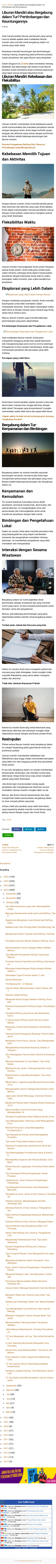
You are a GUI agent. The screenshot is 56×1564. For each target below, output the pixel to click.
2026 (6, 876)
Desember (11, 893)
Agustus (10, 1390)
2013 (6, 1457)
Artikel (10, 5)
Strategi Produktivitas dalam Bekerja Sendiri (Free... (30, 1116)
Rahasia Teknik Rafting (16, 995)
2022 (6, 1417)
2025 (6, 881)
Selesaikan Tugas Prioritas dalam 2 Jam (25, 975)
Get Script (18, 1548)
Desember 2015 (32, 1538)
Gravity (25, 63)
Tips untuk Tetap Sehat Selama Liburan (24, 1141)
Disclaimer (5, 863)
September (11, 1385)
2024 (6, 885)
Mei (8, 1403)
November (11, 898)
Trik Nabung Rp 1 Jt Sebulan (19, 984)
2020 (6, 1426)
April (8, 1407)
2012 (6, 1461)
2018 (6, 1435)
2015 (6, 1448)
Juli (8, 1394)
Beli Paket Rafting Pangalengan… (37, 1529)
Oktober (10, 902)
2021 (6, 1422)
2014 (6, 1452)
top (40, 1560)
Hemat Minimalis (13, 979)
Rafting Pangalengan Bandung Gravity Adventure (28, 1560)
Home (4, 5)
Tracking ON (33, 1548)
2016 (6, 1444)
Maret (9, 1412)
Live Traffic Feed (26, 1502)
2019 (6, 1430)
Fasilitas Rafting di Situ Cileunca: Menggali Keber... (29, 1221)
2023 (6, 890)
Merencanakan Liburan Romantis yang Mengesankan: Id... (23, 1110)
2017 (6, 1439)
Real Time (25, 1548)
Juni (8, 1399)
